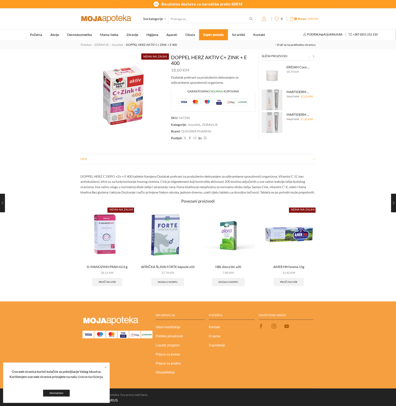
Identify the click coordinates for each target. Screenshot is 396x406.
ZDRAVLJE (101, 44)
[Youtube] (286, 326)
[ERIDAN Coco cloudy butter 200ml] (272, 75)
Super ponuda (213, 35)
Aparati (171, 35)
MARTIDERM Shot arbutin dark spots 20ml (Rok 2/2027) (298, 114)
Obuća (190, 35)
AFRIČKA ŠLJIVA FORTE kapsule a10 (167, 267)
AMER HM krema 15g (288, 267)
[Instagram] (274, 326)
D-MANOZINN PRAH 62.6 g (107, 267)
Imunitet (117, 44)
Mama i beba (109, 35)
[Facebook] (189, 138)
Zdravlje (132, 35)
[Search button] (251, 19)
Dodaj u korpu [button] (168, 281)
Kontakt (259, 35)
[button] (309, 56)
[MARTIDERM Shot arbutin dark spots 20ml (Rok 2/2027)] (272, 122)
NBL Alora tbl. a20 (228, 267)
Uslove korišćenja (90, 377)
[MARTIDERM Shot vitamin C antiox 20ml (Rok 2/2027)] (272, 100)
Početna (36, 35)
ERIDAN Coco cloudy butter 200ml (298, 67)
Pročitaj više (107, 281)
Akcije (54, 35)
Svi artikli (238, 35)
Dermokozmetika (79, 35)
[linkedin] (200, 138)
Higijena (152, 35)
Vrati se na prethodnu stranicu (296, 44)
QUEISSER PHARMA (196, 131)
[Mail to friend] (194, 138)
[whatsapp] (205, 138)
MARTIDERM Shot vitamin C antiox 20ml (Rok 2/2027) (298, 92)
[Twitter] (185, 138)
